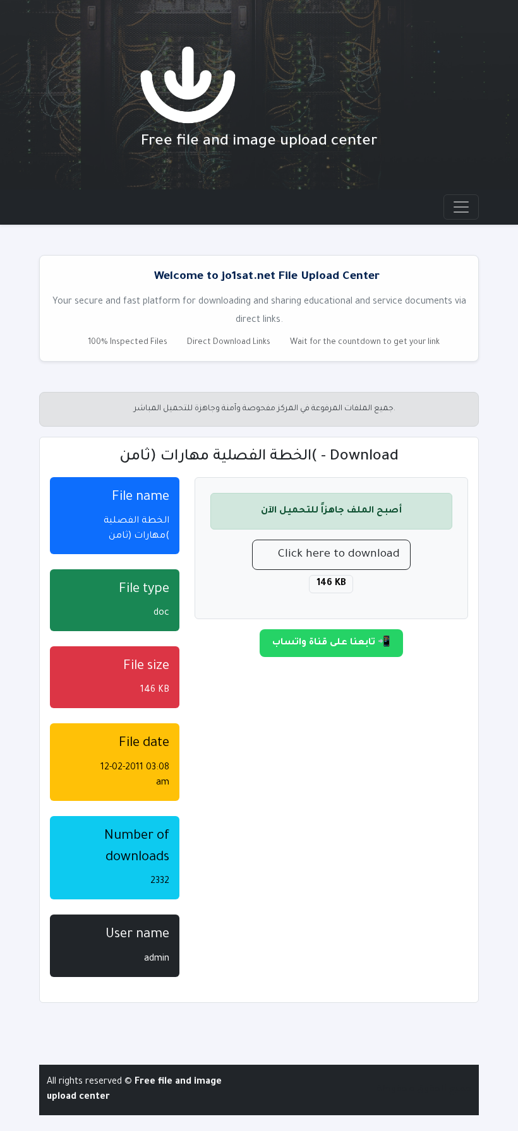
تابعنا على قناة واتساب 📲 (331, 643)
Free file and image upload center (259, 142)
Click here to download (339, 554)
